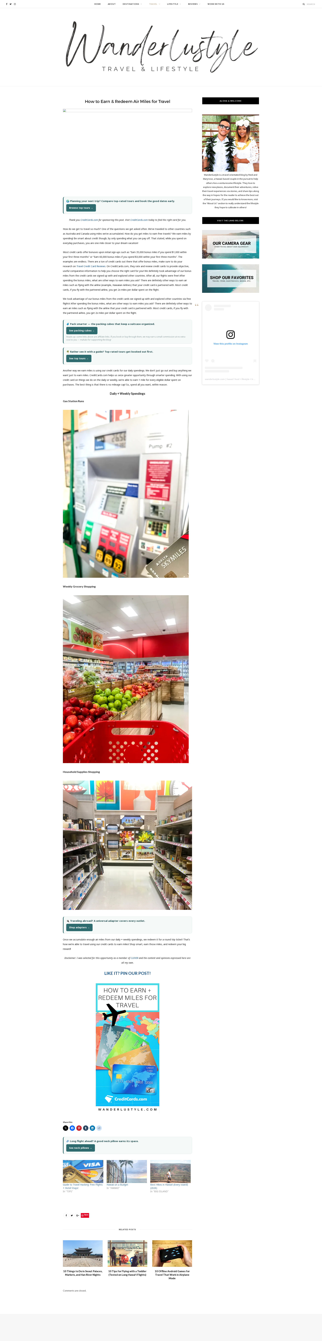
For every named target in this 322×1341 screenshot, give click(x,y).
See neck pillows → (80, 1147)
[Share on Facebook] (66, 1215)
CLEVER (134, 958)
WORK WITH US (216, 4)
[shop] (230, 291)
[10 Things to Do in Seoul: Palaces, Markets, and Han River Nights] (83, 1253)
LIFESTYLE (172, 4)
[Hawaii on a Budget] (127, 1171)
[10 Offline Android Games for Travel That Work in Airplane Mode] (172, 1253)
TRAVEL (153, 4)
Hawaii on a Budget (117, 1184)
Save (86, 1214)
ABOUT (112, 4)
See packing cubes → (82, 330)
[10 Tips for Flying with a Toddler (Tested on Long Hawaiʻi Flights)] (127, 1253)
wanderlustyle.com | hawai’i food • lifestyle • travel (231, 379)
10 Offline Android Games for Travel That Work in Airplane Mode (172, 1275)
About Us (212, 203)
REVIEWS (193, 4)
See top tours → (79, 358)
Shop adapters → (79, 927)
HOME (97, 4)
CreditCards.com (89, 219)
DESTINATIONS (131, 4)
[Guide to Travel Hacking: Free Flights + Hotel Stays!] (83, 1171)
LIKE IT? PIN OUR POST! (127, 973)
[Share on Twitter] (71, 1215)
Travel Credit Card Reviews (90, 266)
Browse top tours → (81, 207)
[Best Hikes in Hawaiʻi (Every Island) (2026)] (170, 1171)
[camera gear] (230, 257)
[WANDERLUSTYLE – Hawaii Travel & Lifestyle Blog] (161, 47)
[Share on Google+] (77, 1215)
